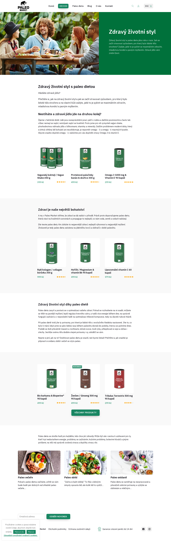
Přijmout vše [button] (19, 532)
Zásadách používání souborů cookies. (21, 535)
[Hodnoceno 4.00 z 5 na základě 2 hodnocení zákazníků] (129, 402)
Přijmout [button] (31, 532)
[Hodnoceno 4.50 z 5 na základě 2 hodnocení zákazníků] (61, 276)
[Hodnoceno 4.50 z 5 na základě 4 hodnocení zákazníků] (61, 182)
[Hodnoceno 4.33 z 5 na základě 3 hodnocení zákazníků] (95, 182)
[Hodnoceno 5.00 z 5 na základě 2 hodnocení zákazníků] (129, 276)
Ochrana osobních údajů (79, 529)
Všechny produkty (85, 412)
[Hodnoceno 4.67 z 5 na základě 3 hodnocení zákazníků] (129, 182)
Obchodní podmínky (57, 529)
